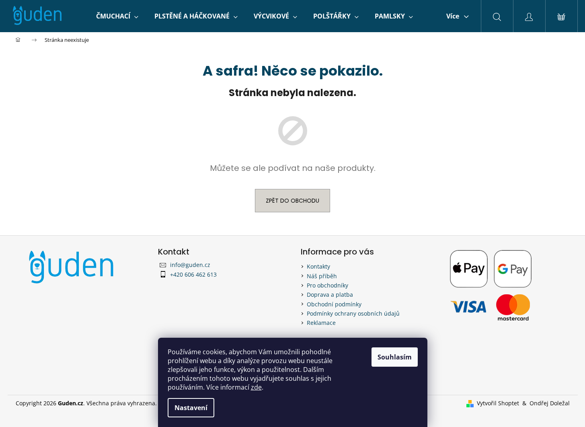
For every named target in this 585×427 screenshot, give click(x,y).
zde (256, 387)
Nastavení (190, 407)
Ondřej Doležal (550, 403)
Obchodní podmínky (334, 304)
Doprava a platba (330, 294)
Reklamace (321, 322)
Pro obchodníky (327, 285)
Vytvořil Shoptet (498, 403)
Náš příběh (322, 276)
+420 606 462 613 (193, 274)
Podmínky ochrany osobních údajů (353, 313)
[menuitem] (117, 16)
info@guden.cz (190, 265)
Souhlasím (395, 357)
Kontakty (318, 266)
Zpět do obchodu (292, 201)
